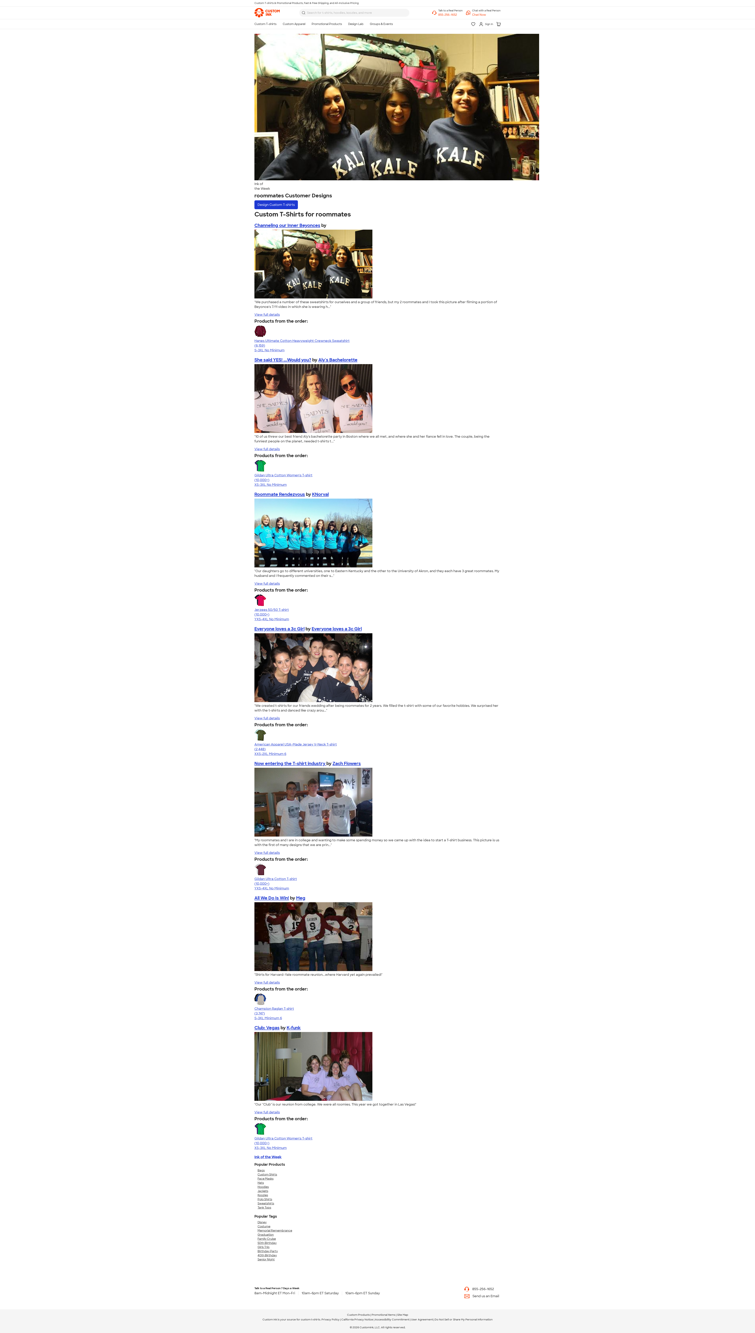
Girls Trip (264, 1247)
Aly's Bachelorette (337, 360)
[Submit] (303, 13)
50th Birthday (267, 1243)
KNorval (320, 494)
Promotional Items (383, 1314)
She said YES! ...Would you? (282, 360)
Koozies (263, 1195)
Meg (300, 898)
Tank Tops (264, 1207)
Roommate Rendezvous (279, 494)
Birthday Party (268, 1251)
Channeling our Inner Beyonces (287, 225)
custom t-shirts (310, 1319)
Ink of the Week (268, 1157)
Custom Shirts (267, 1174)
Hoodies (263, 1187)
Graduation (266, 1234)
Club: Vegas (267, 1028)
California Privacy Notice (357, 1319)
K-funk (294, 1028)
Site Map (402, 1314)
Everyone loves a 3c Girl (279, 629)
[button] (486, 15)
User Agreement (422, 1319)
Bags (261, 1170)
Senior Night (266, 1259)
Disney (262, 1222)
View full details (267, 315)
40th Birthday (267, 1255)
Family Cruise (267, 1239)
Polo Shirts (265, 1199)
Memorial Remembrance (275, 1230)
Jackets (263, 1191)
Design (276, 205)
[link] (267, 12)
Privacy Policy (330, 1319)
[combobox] (354, 13)
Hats (261, 1183)
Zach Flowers (346, 763)
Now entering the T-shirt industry (290, 763)
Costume (264, 1226)
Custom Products (358, 1314)
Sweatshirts (266, 1203)
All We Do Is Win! (271, 898)
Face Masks (265, 1178)
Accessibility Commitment (392, 1319)
